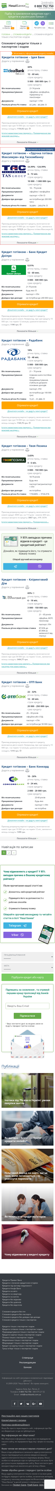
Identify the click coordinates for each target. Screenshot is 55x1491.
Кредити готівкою (7, 27)
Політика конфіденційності (16, 1424)
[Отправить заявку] (14, 71)
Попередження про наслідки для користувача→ (26, 665)
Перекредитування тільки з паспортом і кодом (23, 1332)
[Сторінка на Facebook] (15, 1404)
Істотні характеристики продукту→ (17, 133)
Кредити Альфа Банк (11, 1288)
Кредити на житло (10, 1296)
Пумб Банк (32, 1484)
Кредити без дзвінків (11, 1302)
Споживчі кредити (22, 34)
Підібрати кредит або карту (27, 977)
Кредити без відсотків (12, 1305)
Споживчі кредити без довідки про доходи (21, 1317)
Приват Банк (19, 1484)
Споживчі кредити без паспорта (16, 1314)
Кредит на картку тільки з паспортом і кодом (22, 1345)
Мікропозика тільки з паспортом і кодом (20, 1340)
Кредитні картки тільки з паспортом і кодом (21, 1334)
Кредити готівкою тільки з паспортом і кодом (22, 1329)
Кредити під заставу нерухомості (17, 1285)
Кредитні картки (24, 27)
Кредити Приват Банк (12, 1280)
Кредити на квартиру (11, 1294)
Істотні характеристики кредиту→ (17, 663)
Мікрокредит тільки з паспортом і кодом (20, 1343)
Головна (6, 34)
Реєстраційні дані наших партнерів (20, 1415)
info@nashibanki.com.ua (30, 1394)
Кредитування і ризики (14, 1420)
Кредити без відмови (11, 1299)
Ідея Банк (44, 1484)
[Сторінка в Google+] (34, 1404)
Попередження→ (41, 522)
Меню (51, 28)
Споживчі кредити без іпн (14, 1311)
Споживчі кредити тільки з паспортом (19, 1320)
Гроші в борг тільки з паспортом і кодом (20, 1348)
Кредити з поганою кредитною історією (20, 1283)
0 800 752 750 (43, 6)
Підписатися (27, 1015)
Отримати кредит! (27, 111)
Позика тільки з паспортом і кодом (17, 1337)
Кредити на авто (9, 1291)
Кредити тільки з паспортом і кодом (18, 1326)
